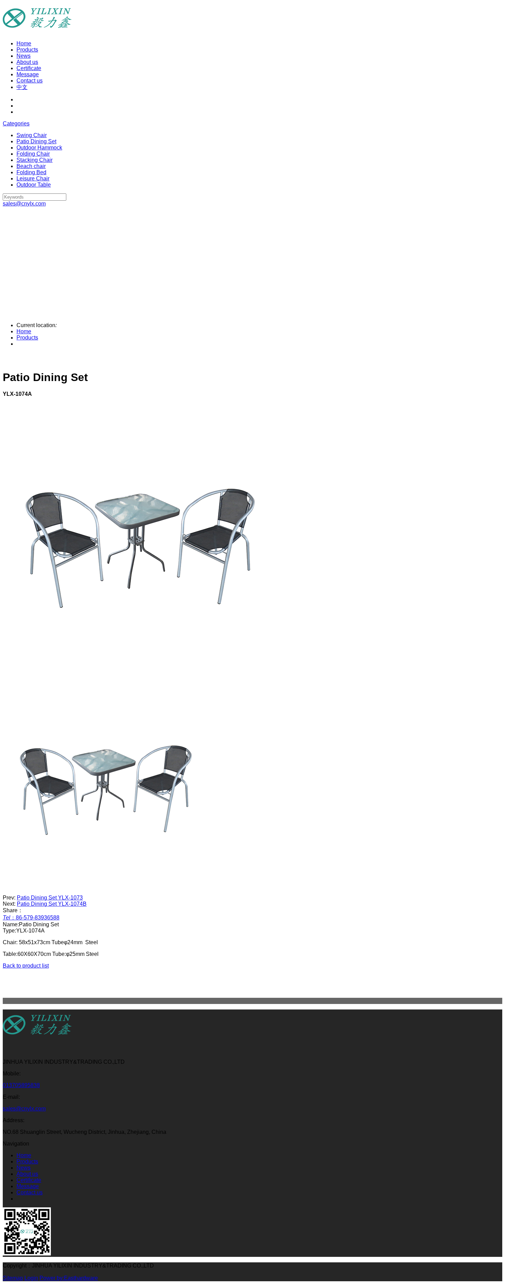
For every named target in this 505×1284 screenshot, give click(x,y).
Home (23, 43)
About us (27, 62)
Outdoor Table (33, 185)
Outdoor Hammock (39, 147)
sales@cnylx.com (24, 1109)
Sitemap (13, 1278)
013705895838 (21, 1085)
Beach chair (31, 166)
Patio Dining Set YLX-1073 (50, 898)
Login (31, 1278)
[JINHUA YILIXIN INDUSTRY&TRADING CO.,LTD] (37, 1038)
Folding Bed (31, 172)
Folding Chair (33, 154)
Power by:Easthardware (69, 1278)
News (23, 56)
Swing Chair (31, 135)
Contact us (29, 80)
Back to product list (26, 966)
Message (27, 74)
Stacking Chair (34, 160)
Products (27, 50)
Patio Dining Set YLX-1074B (52, 904)
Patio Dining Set (36, 141)
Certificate (28, 68)
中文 (21, 87)
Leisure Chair (32, 178)
